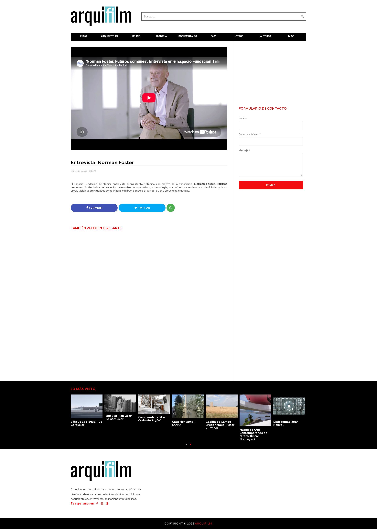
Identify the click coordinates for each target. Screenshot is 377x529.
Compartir (95, 208)
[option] (87, 411)
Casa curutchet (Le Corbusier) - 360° (151, 419)
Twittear (144, 208)
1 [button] (186, 446)
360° (213, 36)
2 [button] (190, 446)
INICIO (83, 36)
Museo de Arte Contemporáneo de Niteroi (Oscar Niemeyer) (253, 434)
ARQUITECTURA (109, 36)
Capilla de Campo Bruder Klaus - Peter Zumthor (220, 425)
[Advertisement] (274, 74)
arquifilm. (204, 523)
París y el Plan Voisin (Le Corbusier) (118, 417)
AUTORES (265, 36)
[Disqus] (149, 307)
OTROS (239, 36)
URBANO (135, 36)
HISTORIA (161, 36)
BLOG (291, 36)
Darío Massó (81, 171)
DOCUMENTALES (187, 36)
